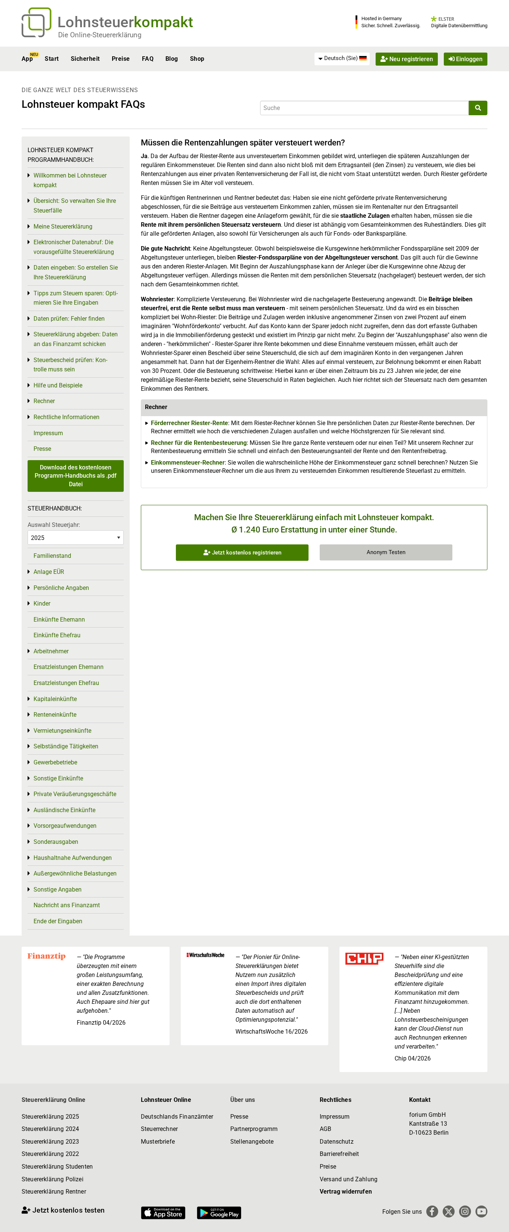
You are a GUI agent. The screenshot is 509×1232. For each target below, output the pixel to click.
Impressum (48, 433)
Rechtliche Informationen (66, 417)
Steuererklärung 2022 (50, 1153)
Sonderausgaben (56, 841)
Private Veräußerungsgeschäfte (75, 794)
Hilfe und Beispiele (58, 385)
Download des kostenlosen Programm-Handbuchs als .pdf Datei (76, 476)
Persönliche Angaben (61, 587)
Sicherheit (85, 58)
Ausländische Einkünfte (64, 810)
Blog (171, 58)
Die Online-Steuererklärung (100, 35)
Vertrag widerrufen (346, 1191)
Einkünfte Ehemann (59, 619)
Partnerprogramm (254, 1128)
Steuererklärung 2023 (50, 1141)
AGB (325, 1128)
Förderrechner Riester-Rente (189, 423)
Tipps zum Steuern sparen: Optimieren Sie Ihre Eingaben (76, 298)
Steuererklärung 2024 (50, 1128)
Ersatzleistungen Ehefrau (66, 682)
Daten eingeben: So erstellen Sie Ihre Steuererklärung (76, 272)
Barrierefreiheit (339, 1153)
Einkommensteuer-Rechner (188, 462)
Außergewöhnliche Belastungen (75, 873)
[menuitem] (342, 58)
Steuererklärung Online (54, 1099)
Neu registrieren (410, 58)
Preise (121, 58)
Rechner (44, 401)
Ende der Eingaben (58, 921)
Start (52, 58)
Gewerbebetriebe (55, 762)
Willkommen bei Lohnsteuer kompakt (70, 180)
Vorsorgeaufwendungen (65, 825)
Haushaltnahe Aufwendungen (73, 857)
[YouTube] (481, 1211)
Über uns (242, 1099)
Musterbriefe (158, 1141)
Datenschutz (337, 1141)
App (27, 58)
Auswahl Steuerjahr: (54, 524)
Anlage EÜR (49, 571)
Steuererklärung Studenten (57, 1166)
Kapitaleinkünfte (55, 699)
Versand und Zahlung (348, 1179)
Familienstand (52, 555)
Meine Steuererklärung (63, 226)
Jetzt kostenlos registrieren (246, 552)
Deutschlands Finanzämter (177, 1116)
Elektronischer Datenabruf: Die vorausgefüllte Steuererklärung (74, 247)
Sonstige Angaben (58, 889)
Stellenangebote (252, 1141)
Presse (42, 448)
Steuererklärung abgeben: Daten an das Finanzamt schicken (76, 339)
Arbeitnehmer (51, 651)
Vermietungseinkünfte (62, 730)
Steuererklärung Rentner (54, 1191)
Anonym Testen (386, 552)
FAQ (148, 58)
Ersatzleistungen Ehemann (69, 666)
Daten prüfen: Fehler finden (69, 318)
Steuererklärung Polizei (52, 1179)
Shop (197, 58)
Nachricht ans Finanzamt (67, 905)
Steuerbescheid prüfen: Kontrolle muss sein (70, 364)
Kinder (42, 603)
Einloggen (469, 58)
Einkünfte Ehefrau (57, 635)
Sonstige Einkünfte (58, 778)
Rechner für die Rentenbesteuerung (199, 442)
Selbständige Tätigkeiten (66, 746)
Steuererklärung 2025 (50, 1116)
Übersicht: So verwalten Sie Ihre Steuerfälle (75, 205)
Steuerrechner (159, 1128)
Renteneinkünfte (55, 714)
